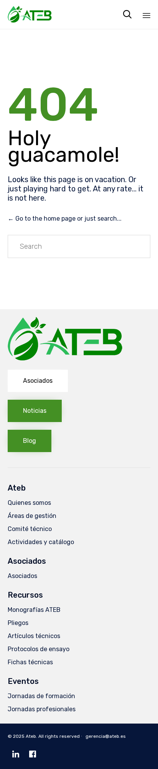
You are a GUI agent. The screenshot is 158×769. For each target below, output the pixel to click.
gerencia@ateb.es (106, 736)
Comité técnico (30, 529)
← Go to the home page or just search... (65, 218)
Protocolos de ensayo (38, 649)
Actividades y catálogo (41, 542)
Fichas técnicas (30, 662)
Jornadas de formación (41, 696)
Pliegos (18, 623)
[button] (38, 381)
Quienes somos (29, 502)
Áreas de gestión (32, 515)
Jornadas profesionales (42, 709)
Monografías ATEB (34, 609)
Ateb (31, 736)
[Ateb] (30, 14)
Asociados (22, 576)
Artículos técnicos (34, 636)
